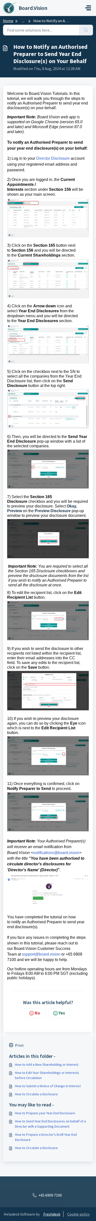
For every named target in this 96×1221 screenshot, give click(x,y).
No (37, 1013)
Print (19, 1045)
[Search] (86, 30)
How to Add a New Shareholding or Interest (46, 1064)
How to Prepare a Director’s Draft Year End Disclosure (46, 1137)
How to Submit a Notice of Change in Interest (48, 1086)
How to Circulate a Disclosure (36, 1094)
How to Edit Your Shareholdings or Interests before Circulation (47, 1075)
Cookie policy (78, 1214)
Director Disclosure (53, 158)
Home (8, 20)
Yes (62, 1013)
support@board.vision (41, 954)
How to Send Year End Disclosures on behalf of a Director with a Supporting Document (50, 1124)
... (23, 20)
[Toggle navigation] (88, 7)
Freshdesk (51, 1214)
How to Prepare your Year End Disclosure (45, 1113)
